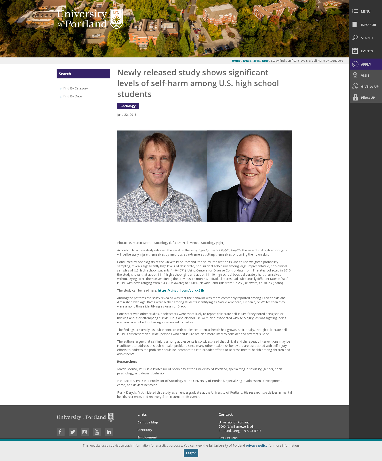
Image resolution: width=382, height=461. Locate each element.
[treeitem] (83, 88)
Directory (145, 430)
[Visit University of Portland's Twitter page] (73, 432)
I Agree (191, 453)
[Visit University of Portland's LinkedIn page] (109, 432)
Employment (148, 437)
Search (65, 73)
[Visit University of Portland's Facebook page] (61, 432)
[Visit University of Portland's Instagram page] (85, 432)
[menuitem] (365, 11)
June (265, 61)
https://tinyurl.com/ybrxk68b (181, 290)
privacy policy (256, 445)
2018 (256, 61)
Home (236, 61)
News (247, 61)
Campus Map (148, 422)
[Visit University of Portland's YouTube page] (97, 432)
